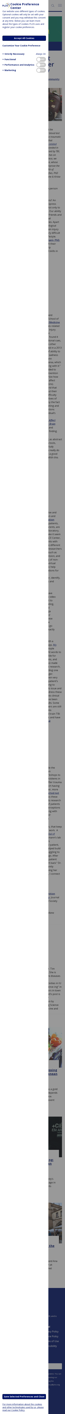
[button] (13, 53)
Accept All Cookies (24, 38)
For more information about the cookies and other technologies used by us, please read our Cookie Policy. (23, 1407)
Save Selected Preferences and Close (24, 1396)
